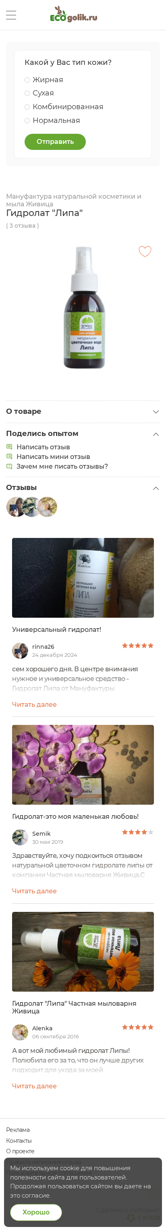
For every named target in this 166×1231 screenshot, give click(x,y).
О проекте (20, 1151)
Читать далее (34, 704)
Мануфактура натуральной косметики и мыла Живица (73, 200)
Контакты (18, 1140)
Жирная (48, 79)
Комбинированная (68, 106)
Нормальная (56, 120)
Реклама (17, 1129)
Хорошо (36, 1212)
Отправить (55, 141)
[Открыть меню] (11, 15)
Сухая (43, 93)
